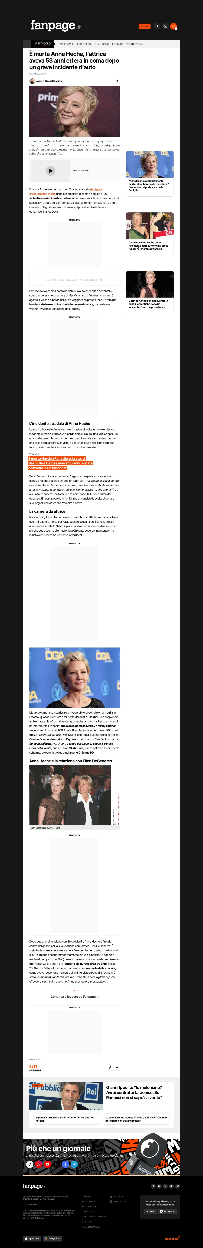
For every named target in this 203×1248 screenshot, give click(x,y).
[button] (117, 81)
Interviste (117, 44)
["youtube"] (47, 1164)
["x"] (56, 1164)
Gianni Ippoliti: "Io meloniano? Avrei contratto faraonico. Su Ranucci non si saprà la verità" (134, 1092)
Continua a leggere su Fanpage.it (74, 997)
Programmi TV (66, 44)
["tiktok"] (29, 1164)
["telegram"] (74, 1164)
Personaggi (34, 1060)
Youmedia (86, 1196)
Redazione (87, 1222)
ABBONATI (144, 26)
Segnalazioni (88, 1201)
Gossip (105, 44)
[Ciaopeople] (172, 1239)
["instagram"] (38, 1164)
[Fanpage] (34, 1186)
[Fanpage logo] (52, 26)
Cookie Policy (88, 1211)
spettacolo (42, 43)
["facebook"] (65, 1164)
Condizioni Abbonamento (94, 1216)
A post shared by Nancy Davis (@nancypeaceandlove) (74, 279)
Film (97, 44)
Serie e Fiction (84, 44)
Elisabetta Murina (53, 81)
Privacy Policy (89, 1206)
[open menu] (27, 44)
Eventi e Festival (135, 44)
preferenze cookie (91, 1227)
